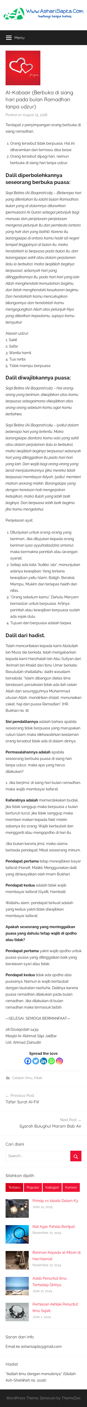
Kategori (52, 1187)
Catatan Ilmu (22, 1078)
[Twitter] (35, 1061)
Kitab (38, 1078)
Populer (33, 1187)
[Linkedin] (43, 1061)
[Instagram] (59, 1061)
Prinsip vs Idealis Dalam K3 (55, 1201)
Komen (71, 1187)
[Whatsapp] (51, 1061)
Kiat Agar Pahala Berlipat (53, 1226)
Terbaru (14, 1187)
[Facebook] (27, 1061)
